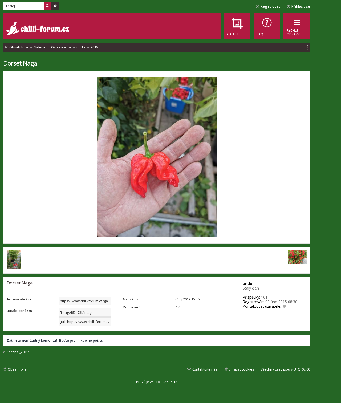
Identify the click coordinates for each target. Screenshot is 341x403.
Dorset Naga (20, 63)
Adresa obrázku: (20, 299)
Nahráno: (131, 299)
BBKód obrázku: (20, 310)
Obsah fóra (17, 369)
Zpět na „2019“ (18, 352)
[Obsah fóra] (38, 29)
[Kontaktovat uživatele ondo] (284, 306)
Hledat (47, 6)
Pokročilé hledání (55, 6)
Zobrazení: (132, 307)
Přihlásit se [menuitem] (300, 6)
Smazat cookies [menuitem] (241, 369)
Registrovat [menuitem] (270, 6)
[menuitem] (267, 26)
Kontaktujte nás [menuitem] (204, 369)
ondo (247, 283)
